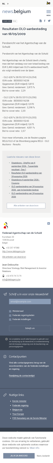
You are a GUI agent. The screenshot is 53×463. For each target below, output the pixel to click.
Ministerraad (17, 311)
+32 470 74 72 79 (13, 276)
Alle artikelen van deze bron (26, 205)
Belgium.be (17, 409)
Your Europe (18, 414)
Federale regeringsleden (23, 315)
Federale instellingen (21, 319)
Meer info (34, 448)
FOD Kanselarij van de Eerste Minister (29, 418)
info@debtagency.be (11, 279)
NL (3, 4)
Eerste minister (19, 401)
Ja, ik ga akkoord (19, 456)
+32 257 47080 (12, 248)
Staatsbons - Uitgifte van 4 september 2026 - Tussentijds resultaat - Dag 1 (24, 166)
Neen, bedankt (43, 456)
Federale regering (20, 405)
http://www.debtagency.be (13, 251)
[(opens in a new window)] (44, 21)
